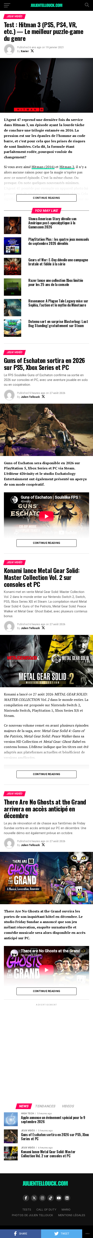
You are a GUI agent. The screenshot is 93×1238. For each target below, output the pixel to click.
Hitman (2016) (43, 166)
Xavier (25, 51)
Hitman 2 (66, 166)
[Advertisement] (46, 1053)
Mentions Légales (71, 1215)
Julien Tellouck (30, 396)
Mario (66, 1209)
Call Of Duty (46, 1209)
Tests (26, 1209)
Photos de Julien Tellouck (32, 1215)
